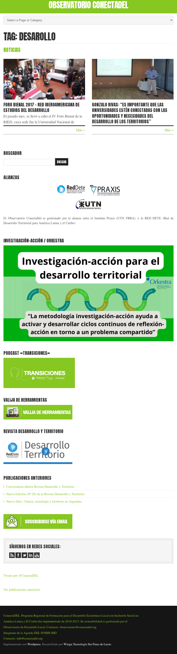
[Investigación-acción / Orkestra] (88, 340)
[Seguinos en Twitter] (24, 555)
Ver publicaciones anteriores (21, 589)
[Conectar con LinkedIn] (30, 555)
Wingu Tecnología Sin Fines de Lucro (87, 644)
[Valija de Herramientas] (37, 418)
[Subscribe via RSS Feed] (12, 555)
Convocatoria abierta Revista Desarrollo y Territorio (40, 486)
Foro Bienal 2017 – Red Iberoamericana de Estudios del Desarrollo (41, 107)
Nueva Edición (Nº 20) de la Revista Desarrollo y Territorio (45, 494)
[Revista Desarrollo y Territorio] (37, 465)
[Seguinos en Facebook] (18, 555)
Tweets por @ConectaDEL (20, 575)
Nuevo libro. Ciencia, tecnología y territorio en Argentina (44, 501)
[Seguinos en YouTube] (37, 555)
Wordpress (34, 644)
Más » (80, 129)
